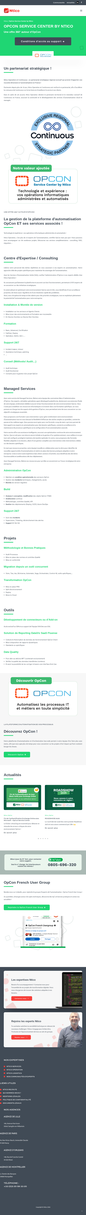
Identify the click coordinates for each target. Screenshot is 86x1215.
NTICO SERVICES (14, 1066)
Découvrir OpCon (16, 755)
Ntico (6, 21)
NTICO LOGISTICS (14, 1073)
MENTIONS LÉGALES (11, 1096)
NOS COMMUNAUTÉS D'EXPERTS (21, 1076)
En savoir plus (10, 828)
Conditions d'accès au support (41, 41)
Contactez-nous (20, 998)
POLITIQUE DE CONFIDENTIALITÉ (17, 1099)
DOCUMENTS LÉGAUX (12, 1103)
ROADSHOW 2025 (11, 818)
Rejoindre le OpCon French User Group (25, 903)
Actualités (70, 2)
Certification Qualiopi (53, 818)
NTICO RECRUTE (10, 1089)
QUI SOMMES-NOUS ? (12, 1093)
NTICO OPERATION (15, 1069)
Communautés (58, 2)
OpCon (10, 815)
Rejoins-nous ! (20, 1037)
